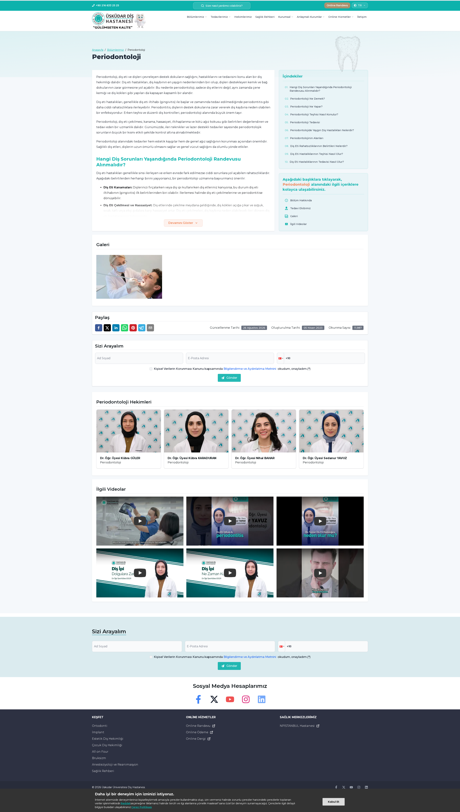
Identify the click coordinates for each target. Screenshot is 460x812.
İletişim (362, 16)
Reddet (125, 803)
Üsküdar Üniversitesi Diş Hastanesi (123, 787)
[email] (150, 327)
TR (360, 5)
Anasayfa (97, 49)
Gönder (231, 377)
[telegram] (141, 327)
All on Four (100, 751)
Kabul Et (333, 801)
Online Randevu (198, 725)
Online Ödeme (197, 732)
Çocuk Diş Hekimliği (107, 745)
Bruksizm (99, 758)
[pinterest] (133, 327)
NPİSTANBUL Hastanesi (297, 725)
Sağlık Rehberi (265, 16)
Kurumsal (284, 16)
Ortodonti (99, 725)
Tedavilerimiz (219, 16)
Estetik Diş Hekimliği (107, 738)
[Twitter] (214, 699)
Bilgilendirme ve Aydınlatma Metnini (250, 368)
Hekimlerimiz (243, 16)
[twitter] (107, 327)
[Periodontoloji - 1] (129, 277)
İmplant (98, 732)
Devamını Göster (180, 223)
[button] (280, 358)
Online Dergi (196, 738)
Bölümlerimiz (195, 16)
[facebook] (98, 327)
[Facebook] (198, 699)
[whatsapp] (124, 327)
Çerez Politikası (141, 807)
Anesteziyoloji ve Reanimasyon (115, 764)
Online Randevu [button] (337, 5)
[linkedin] (115, 327)
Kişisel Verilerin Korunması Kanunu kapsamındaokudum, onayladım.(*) (232, 368)
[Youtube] (230, 699)
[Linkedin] (261, 699)
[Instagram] (246, 699)
